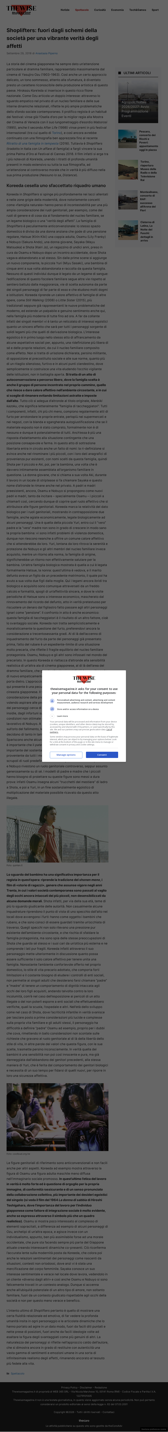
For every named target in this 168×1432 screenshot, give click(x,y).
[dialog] (84, 716)
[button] (84, 716)
